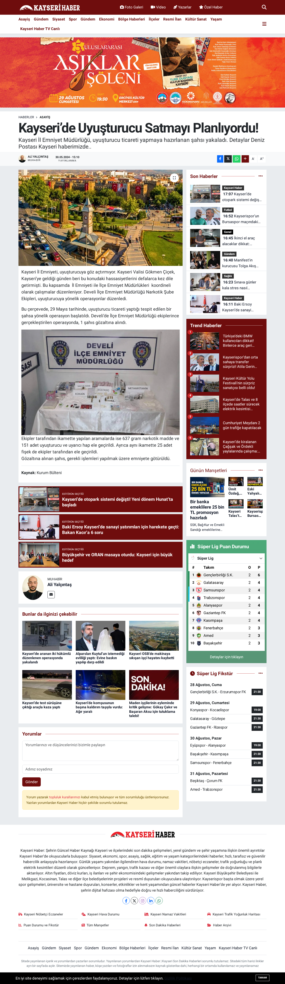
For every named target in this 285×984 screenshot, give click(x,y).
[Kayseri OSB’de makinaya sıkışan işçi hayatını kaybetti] (154, 635)
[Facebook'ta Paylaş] (220, 159)
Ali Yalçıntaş (59, 584)
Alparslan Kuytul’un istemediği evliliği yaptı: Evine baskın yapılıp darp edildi (100, 658)
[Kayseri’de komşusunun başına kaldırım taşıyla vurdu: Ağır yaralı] (100, 684)
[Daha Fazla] (245, 159)
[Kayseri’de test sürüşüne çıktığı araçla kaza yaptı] (47, 684)
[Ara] (264, 7)
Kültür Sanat (196, 19)
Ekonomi (106, 19)
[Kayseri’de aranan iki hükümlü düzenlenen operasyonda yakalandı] (47, 635)
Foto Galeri (134, 7)
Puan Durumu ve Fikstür (41, 925)
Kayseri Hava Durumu (103, 914)
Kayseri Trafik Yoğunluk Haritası (236, 914)
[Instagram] (142, 900)
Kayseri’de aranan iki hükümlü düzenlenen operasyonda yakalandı (46, 658)
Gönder (31, 782)
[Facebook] (126, 900)
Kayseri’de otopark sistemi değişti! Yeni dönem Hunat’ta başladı (242, 197)
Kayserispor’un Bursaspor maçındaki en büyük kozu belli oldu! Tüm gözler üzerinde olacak (240, 219)
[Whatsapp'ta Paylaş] (236, 159)
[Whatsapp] (159, 900)
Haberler (26, 117)
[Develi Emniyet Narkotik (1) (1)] (100, 382)
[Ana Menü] (264, 24)
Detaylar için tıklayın (226, 657)
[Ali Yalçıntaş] (33, 587)
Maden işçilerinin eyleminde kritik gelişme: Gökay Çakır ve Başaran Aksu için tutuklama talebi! (153, 709)
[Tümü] (261, 176)
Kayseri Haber (233, 187)
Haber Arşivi (222, 925)
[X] (134, 900)
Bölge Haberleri (131, 19)
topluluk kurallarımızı (65, 797)
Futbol (228, 210)
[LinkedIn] (151, 900)
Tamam (262, 977)
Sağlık (228, 276)
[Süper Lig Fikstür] (261, 673)
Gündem (41, 19)
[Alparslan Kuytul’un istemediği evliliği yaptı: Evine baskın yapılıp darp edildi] (100, 635)
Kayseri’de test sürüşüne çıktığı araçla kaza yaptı (42, 705)
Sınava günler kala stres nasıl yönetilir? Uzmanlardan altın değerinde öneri (241, 285)
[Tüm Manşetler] (261, 470)
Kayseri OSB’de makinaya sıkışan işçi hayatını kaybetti (151, 656)
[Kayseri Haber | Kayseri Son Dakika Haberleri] (49, 7)
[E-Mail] (51, 594)
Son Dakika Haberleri (165, 925)
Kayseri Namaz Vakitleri (168, 914)
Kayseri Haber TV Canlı (40, 28)
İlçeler (154, 19)
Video (161, 7)
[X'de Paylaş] (228, 159)
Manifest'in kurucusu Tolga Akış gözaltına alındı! (239, 263)
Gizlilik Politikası (178, 978)
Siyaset (58, 19)
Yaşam (216, 19)
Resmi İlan (172, 19)
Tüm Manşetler (98, 925)
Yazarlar (184, 7)
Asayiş (24, 19)
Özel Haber (213, 7)
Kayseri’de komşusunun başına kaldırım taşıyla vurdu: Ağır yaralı (99, 707)
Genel (227, 232)
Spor (73, 19)
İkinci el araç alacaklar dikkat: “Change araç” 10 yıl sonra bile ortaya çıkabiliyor (239, 241)
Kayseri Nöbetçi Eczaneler (43, 914)
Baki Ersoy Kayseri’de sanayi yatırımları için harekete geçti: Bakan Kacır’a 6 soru (241, 307)
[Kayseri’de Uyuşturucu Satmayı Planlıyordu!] (100, 218)
